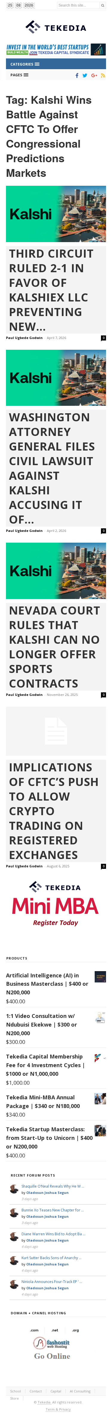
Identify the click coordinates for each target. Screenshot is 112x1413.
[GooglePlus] (93, 75)
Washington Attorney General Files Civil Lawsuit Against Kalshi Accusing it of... (52, 468)
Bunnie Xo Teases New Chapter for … (53, 1210)
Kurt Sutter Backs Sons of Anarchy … (52, 1257)
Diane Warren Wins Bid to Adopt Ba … (53, 1233)
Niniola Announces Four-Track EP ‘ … (52, 1281)
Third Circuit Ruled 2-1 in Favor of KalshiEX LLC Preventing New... (51, 290)
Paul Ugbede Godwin (24, 337)
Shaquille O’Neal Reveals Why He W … (53, 1186)
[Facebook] (76, 75)
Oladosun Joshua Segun (47, 1192)
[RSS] (102, 75)
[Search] (102, 5)
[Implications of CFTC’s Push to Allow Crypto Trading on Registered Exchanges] (56, 731)
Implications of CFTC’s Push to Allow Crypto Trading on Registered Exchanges (54, 811)
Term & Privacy (58, 1409)
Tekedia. (44, 1402)
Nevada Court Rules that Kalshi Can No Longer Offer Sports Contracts (54, 647)
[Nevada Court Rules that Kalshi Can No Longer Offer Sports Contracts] (56, 571)
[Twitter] (83, 75)
